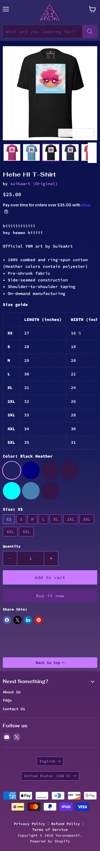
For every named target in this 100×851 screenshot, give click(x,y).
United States (47, 776)
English (47, 761)
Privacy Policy (29, 823)
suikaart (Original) (34, 183)
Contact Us (14, 708)
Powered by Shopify (50, 841)
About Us (12, 691)
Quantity (12, 546)
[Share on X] (17, 620)
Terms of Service (50, 829)
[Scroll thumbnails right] (92, 152)
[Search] (89, 31)
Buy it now (50, 595)
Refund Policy (65, 823)
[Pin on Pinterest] (38, 620)
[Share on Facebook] (7, 620)
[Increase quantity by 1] (51, 558)
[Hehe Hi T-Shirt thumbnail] (12, 152)
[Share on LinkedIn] (28, 620)
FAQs (7, 700)
